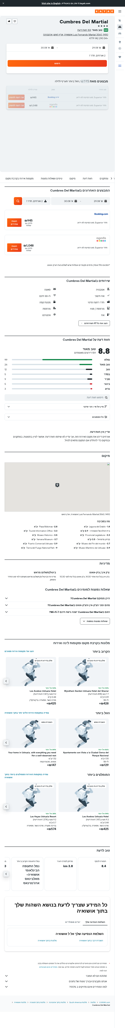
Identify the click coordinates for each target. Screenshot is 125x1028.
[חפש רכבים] (120, 33)
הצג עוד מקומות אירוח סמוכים (19, 651)
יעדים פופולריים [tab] (72, 922)
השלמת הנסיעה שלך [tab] (95, 922)
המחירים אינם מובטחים (48, 967)
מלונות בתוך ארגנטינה (57, 1002)
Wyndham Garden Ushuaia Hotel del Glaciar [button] (86, 691)
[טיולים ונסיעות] (120, 57)
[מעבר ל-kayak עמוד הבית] (104, 11)
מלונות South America (78, 1002)
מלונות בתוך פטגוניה (37, 1002)
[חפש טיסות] (120, 21)
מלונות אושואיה (20, 1002)
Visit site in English (51, 3)
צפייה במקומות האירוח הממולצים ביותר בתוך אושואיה (26, 776)
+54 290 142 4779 (98, 38)
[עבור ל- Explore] (120, 42)
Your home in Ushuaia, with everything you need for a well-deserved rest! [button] (32, 754)
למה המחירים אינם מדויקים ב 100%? (88, 986)
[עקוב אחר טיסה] (120, 48)
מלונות (93, 1002)
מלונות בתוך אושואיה (47, 940)
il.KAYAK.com (104, 1002)
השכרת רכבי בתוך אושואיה (91, 940)
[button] (3, 3)
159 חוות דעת (84, 30)
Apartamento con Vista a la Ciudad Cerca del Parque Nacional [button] (86, 754)
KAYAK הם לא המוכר (96, 975)
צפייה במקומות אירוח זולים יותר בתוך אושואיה (27, 712)
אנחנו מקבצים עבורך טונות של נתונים (88, 981)
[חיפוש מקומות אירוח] (120, 27)
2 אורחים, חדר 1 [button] (97, 55)
